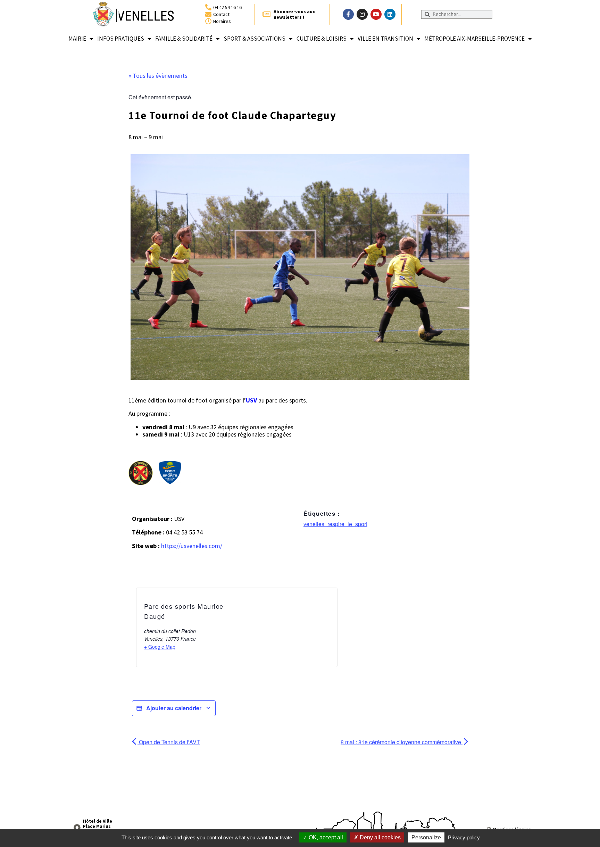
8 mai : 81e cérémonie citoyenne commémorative (401, 742)
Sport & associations (254, 38)
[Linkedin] (389, 14)
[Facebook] (348, 14)
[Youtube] (376, 14)
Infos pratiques (120, 38)
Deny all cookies (379, 837)
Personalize (426, 837)
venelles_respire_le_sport (335, 524)
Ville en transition (385, 38)
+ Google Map (159, 646)
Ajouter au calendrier (174, 708)
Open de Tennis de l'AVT (169, 742)
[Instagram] (362, 14)
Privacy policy (464, 837)
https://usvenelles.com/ (191, 546)
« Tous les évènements (158, 76)
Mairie (77, 38)
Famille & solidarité (183, 38)
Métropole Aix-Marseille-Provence (474, 38)
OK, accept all (325, 837)
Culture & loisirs (322, 38)
